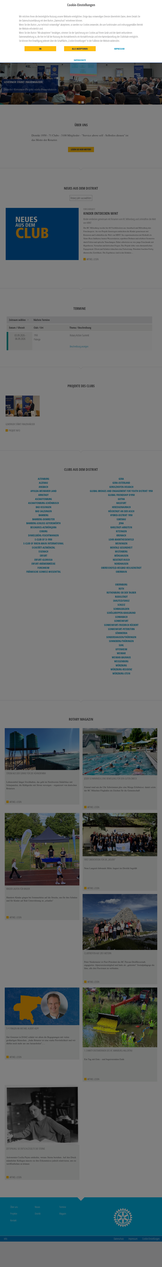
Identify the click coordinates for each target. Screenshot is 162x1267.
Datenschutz (80, 60)
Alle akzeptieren (80, 48)
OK (40, 48)
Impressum (119, 48)
